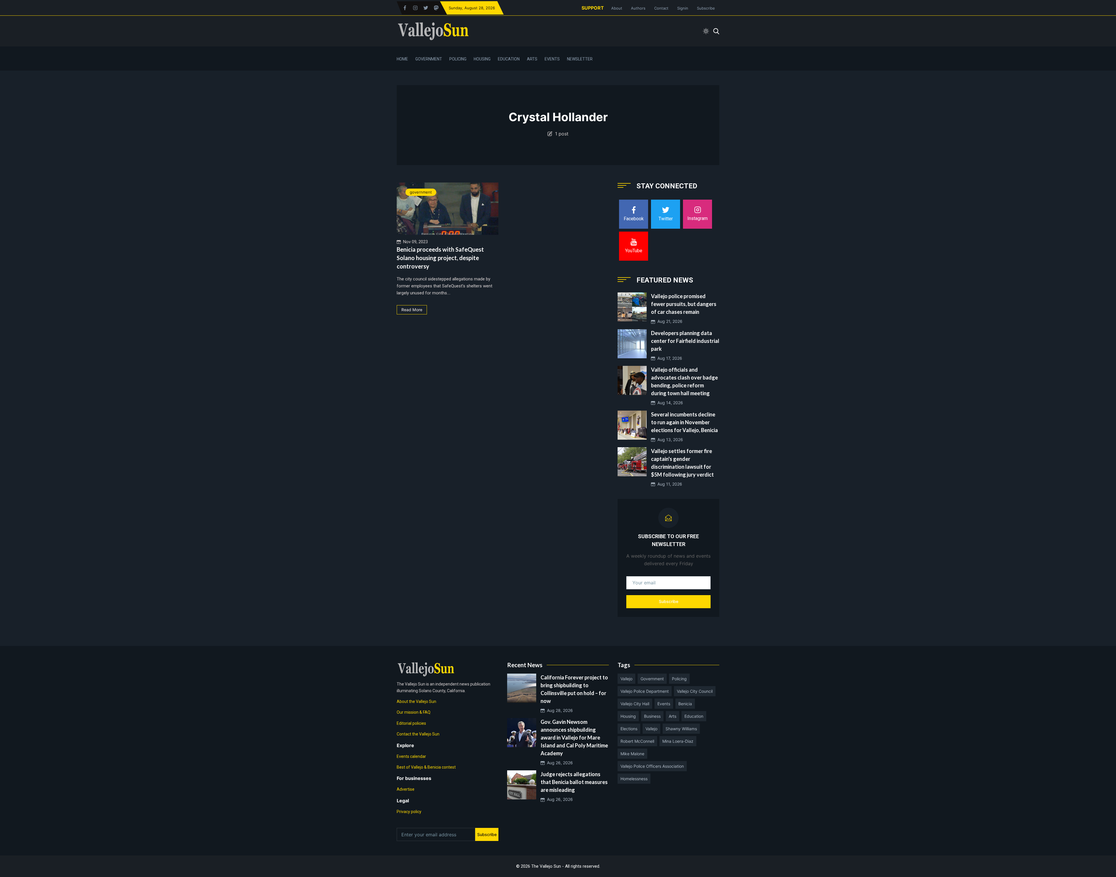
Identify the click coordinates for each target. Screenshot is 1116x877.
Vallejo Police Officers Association (652, 766)
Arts (532, 59)
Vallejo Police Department (644, 691)
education (693, 716)
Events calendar (411, 756)
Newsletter (580, 59)
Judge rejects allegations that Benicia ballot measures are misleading (574, 782)
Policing (457, 59)
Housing (482, 59)
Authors (638, 8)
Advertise (405, 789)
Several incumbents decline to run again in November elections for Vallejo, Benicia (684, 422)
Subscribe (706, 8)
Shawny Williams (681, 728)
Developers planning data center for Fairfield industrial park (685, 341)
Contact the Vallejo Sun (418, 734)
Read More (411, 309)
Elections (628, 728)
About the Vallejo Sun (416, 701)
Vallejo (626, 678)
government (421, 192)
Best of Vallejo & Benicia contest (426, 767)
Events (552, 59)
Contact (661, 8)
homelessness (634, 778)
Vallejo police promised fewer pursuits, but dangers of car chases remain (683, 304)
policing (679, 678)
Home (402, 59)
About (616, 8)
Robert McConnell (637, 741)
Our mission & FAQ (413, 712)
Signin (682, 8)
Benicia (685, 703)
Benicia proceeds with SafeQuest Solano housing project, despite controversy (440, 258)
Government (428, 59)
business (652, 716)
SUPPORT (593, 8)
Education (509, 59)
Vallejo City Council (695, 691)
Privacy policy (409, 811)
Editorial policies (411, 723)
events (663, 703)
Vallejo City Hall (634, 703)
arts (672, 716)
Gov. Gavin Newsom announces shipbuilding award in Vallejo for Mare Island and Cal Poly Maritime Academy (574, 737)
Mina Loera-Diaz (677, 741)
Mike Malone (632, 753)
